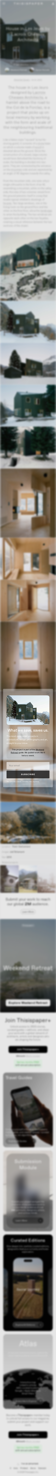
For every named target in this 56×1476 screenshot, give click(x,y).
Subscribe (28, 774)
